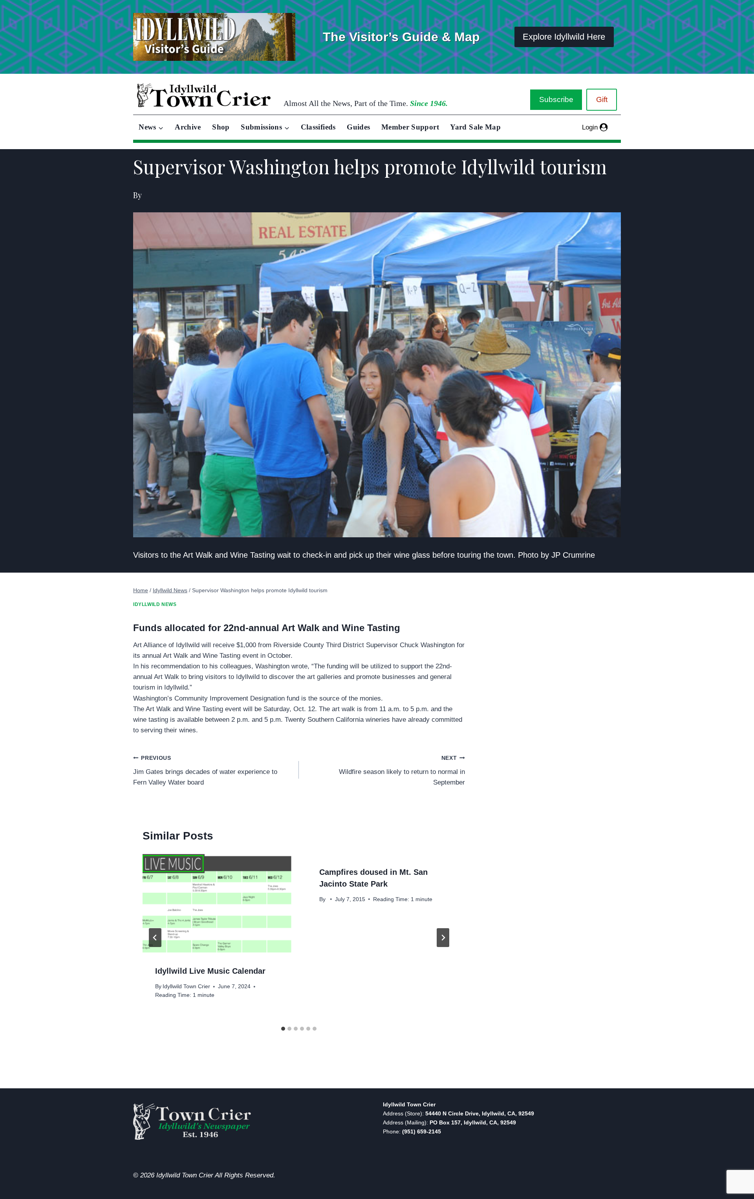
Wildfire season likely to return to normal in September (402, 770)
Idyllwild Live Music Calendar (210, 971)
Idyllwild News (154, 604)
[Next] (443, 937)
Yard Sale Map (475, 127)
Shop (220, 127)
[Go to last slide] (155, 937)
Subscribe (556, 99)
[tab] (283, 1029)
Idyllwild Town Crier (186, 986)
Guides (358, 127)
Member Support (410, 127)
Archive (188, 127)
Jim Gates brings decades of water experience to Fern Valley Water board (205, 770)
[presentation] (217, 903)
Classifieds (318, 127)
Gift (602, 99)
